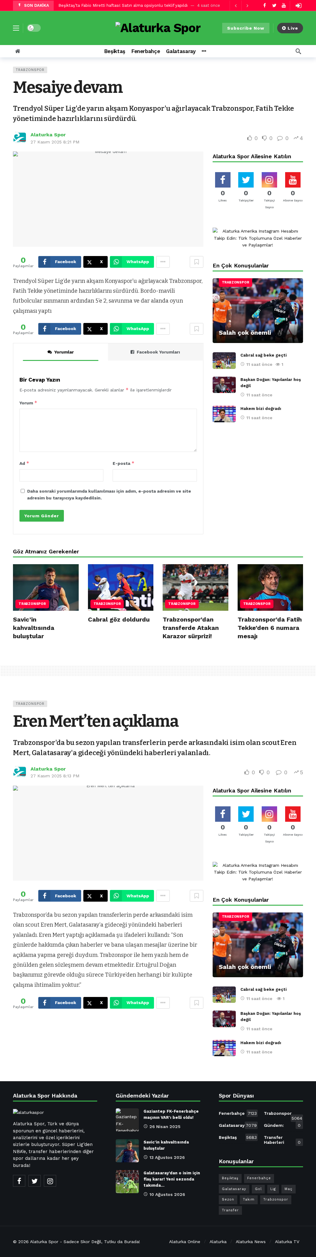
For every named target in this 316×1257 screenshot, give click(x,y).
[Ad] (258, 238)
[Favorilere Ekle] (196, 262)
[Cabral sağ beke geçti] (224, 360)
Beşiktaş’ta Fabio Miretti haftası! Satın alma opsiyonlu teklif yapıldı (123, 5)
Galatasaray (238, 1125)
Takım (249, 1199)
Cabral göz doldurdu (119, 619)
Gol (258, 1189)
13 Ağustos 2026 (167, 1157)
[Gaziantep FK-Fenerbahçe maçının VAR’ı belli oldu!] (127, 1119)
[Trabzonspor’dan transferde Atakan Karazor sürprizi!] (195, 587)
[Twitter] (274, 5)
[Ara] (298, 51)
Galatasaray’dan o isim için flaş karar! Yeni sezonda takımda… (171, 1179)
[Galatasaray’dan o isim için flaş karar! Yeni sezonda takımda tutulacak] (127, 1181)
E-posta (124, 463)
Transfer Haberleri (282, 1140)
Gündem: (282, 1125)
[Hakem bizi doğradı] (224, 414)
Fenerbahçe (238, 1113)
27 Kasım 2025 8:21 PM (55, 141)
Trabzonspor (30, 70)
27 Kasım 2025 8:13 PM (55, 775)
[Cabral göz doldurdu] (121, 587)
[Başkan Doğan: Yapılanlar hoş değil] (224, 385)
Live (293, 28)
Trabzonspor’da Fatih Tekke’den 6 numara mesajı (270, 628)
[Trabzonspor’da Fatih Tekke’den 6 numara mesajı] (270, 587)
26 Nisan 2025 (165, 1126)
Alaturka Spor (48, 135)
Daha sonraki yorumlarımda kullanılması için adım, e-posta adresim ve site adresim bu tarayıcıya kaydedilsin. (109, 494)
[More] (204, 51)
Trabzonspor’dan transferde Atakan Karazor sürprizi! (191, 628)
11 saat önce (259, 364)
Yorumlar (64, 351)
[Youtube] (284, 5)
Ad (24, 463)
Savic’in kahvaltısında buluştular (33, 628)
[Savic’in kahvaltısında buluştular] (46, 587)
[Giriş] (298, 5)
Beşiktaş (238, 1137)
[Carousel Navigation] (241, 5)
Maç (289, 1189)
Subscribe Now (245, 28)
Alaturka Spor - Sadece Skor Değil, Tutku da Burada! (85, 1241)
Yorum (28, 403)
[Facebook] (264, 5)
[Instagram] (50, 1181)
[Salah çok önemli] (258, 310)
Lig (273, 1189)
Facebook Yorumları (158, 351)
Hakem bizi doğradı (260, 408)
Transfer (230, 1210)
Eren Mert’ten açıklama (95, 721)
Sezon (228, 1199)
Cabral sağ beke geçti (263, 355)
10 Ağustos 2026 (167, 1194)
